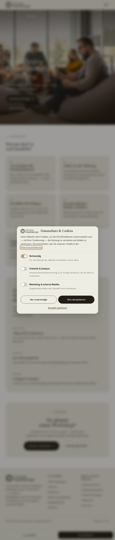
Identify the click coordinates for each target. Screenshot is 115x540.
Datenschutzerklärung (31, 247)
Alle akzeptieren (76, 299)
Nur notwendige (38, 299)
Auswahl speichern (57, 307)
